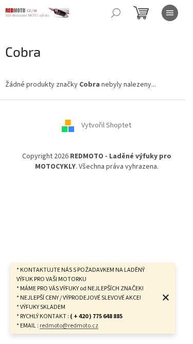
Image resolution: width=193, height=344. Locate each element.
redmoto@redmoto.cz (69, 325)
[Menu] (170, 13)
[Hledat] (116, 13)
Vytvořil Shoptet (106, 126)
